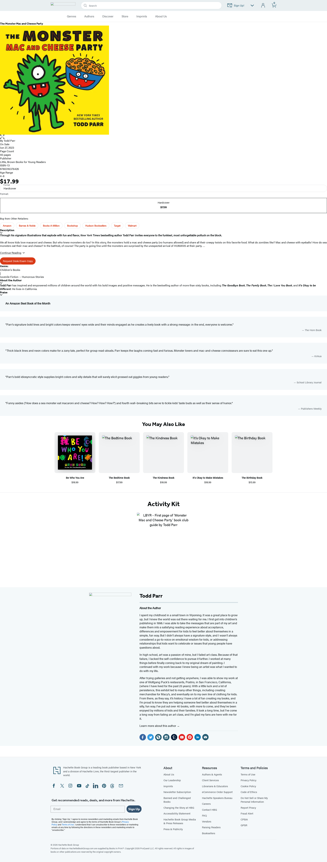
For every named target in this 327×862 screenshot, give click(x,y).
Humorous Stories (33, 277)
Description (7, 230)
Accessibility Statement (177, 813)
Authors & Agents (212, 774)
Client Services (210, 780)
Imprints (141, 16)
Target (117, 225)
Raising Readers (211, 827)
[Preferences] (252, 5)
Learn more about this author (158, 726)
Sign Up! (239, 5)
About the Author (11, 280)
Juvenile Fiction (9, 277)
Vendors (206, 821)
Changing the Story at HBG (179, 807)
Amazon (7, 225)
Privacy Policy (248, 780)
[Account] (263, 6)
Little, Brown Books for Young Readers (23, 162)
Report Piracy (248, 807)
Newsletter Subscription (177, 792)
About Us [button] (161, 16)
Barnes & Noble (27, 225)
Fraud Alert (247, 813)
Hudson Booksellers (95, 225)
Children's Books (10, 270)
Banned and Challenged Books (177, 800)
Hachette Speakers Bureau (217, 798)
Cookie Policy (248, 786)
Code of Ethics (249, 792)
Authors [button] (89, 16)
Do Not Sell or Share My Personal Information (254, 800)
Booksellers (208, 833)
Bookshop (72, 225)
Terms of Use (248, 774)
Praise (3, 292)
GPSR (244, 825)
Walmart (132, 225)
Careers (206, 803)
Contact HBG (209, 809)
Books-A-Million (51, 225)
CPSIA (244, 819)
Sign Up (134, 809)
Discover (107, 16)
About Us (169, 774)
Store (125, 16)
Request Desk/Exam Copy (18, 261)
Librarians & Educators (215, 786)
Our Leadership (172, 780)
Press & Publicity (173, 829)
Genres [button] (71, 16)
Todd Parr (9, 141)
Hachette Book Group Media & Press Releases (180, 821)
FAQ (204, 815)
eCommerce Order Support (217, 792)
